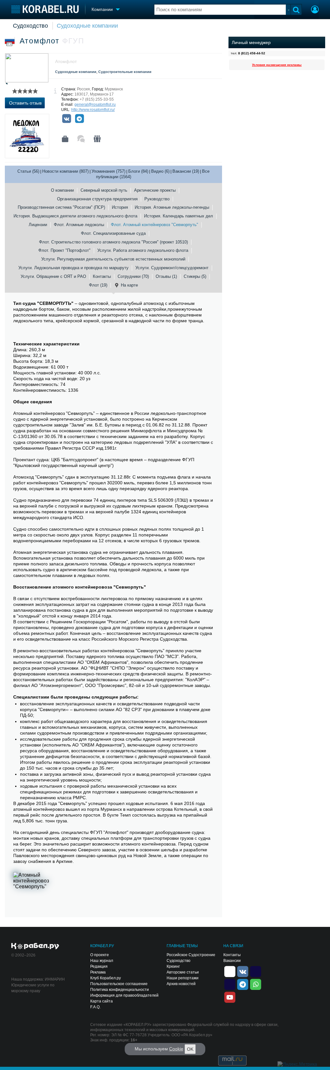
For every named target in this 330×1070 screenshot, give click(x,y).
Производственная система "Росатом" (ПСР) (61, 207)
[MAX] (229, 984)
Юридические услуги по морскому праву (32, 988)
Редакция (99, 966)
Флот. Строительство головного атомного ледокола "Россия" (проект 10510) (113, 242)
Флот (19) (98, 285)
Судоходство (30, 26)
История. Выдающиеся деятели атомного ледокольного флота (75, 216)
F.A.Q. (95, 1007)
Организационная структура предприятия (97, 199)
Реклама (98, 972)
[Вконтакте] (66, 119)
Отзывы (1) (166, 276)
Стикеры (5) (195, 276)
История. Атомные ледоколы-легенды (172, 207)
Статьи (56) (28, 171)
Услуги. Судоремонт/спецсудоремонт (172, 267)
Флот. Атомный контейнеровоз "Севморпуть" (154, 224)
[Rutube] (255, 971)
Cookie (176, 1048)
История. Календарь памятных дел (178, 216)
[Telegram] (79, 119)
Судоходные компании (87, 26)
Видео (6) (160, 171)
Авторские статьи (183, 972)
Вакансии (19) (185, 171)
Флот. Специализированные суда (113, 233)
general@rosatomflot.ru (95, 104)
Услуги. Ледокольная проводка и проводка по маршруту (73, 267)
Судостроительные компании (124, 72)
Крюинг (173, 966)
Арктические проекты (155, 190)
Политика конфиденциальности (119, 989)
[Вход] (315, 10)
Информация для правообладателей (124, 995)
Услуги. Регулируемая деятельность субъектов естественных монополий (113, 259)
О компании (62, 190)
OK (190, 1049)
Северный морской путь (104, 190)
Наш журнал (101, 960)
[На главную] (45, 9)
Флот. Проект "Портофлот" (64, 250)
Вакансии (232, 960)
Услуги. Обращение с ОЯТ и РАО (53, 276)
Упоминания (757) (108, 171)
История (120, 207)
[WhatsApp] (255, 984)
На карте (129, 285)
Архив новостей (181, 984)
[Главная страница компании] (65, 139)
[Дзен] (229, 971)
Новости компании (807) (65, 171)
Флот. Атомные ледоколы (79, 224)
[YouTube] (229, 997)
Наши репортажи (183, 978)
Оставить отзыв (25, 102)
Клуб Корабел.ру (105, 978)
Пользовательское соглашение (119, 984)
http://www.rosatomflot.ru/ (93, 109)
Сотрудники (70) (133, 276)
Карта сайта (101, 1001)
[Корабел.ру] (35, 946)
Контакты (102, 276)
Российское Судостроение (191, 955)
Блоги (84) (138, 171)
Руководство (157, 199)
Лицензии (38, 224)
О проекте (99, 955)
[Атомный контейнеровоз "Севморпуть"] (32, 888)
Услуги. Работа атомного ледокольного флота (142, 250)
